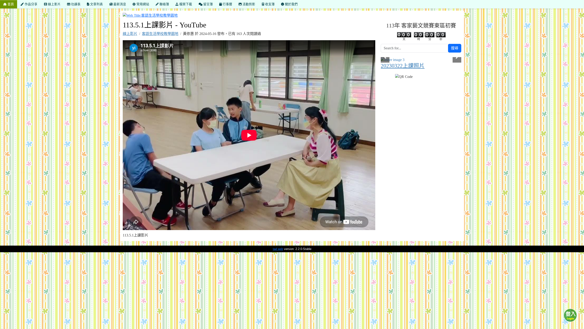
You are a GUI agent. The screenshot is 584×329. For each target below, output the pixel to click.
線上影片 (130, 34)
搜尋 (454, 48)
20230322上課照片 (403, 66)
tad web (278, 249)
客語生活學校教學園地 (160, 34)
